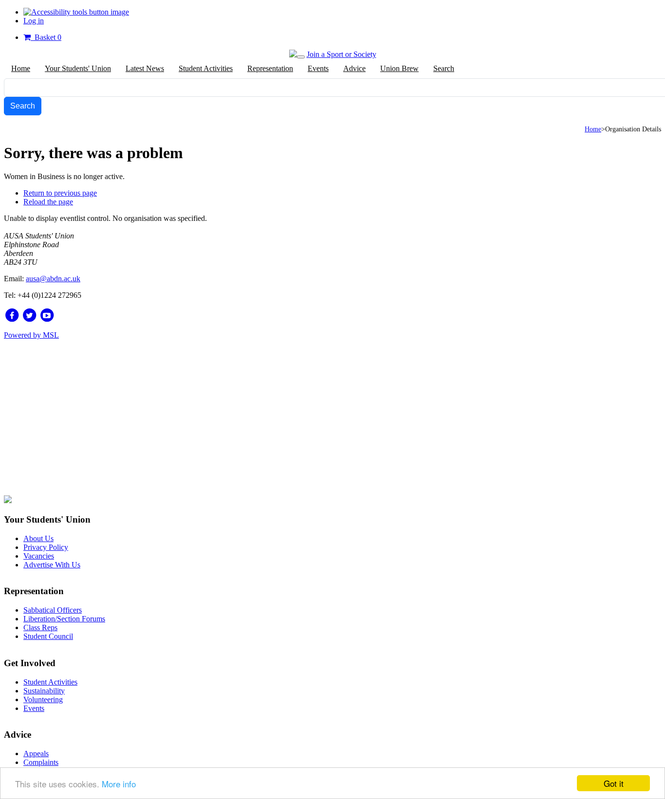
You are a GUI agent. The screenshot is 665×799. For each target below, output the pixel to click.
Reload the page (48, 202)
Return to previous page (60, 193)
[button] (76, 12)
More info (119, 784)
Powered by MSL (31, 335)
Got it (614, 783)
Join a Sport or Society (341, 54)
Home (593, 129)
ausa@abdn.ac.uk (53, 278)
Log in (33, 21)
